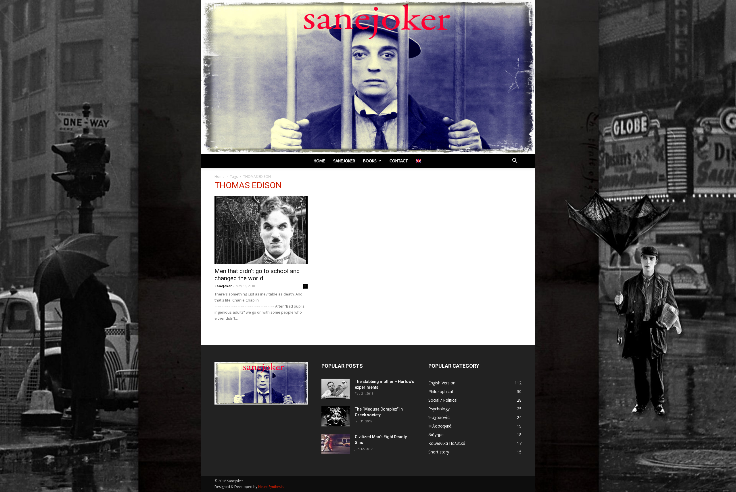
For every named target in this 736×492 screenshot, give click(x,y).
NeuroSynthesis (270, 486)
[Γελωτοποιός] (368, 77)
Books (370, 161)
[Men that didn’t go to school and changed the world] (261, 230)
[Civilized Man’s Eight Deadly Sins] (335, 444)
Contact (399, 161)
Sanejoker (344, 161)
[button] (515, 161)
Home (319, 161)
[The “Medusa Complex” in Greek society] (335, 416)
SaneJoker (223, 286)
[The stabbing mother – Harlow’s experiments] (335, 389)
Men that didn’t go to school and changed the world (257, 275)
